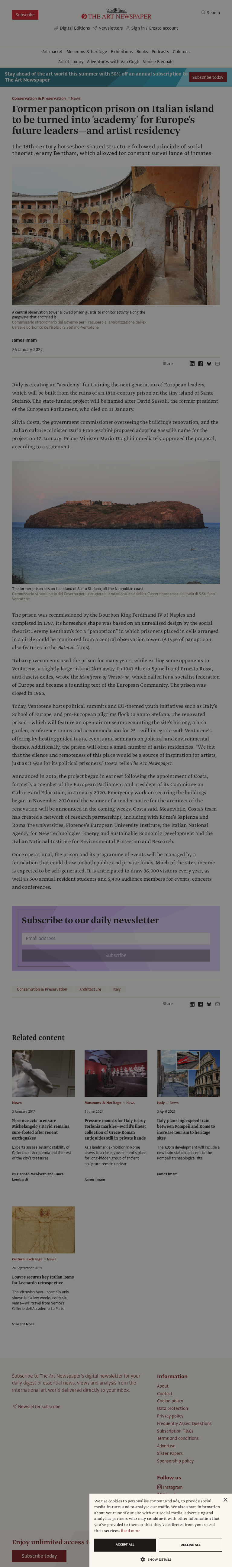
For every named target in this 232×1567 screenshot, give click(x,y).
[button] (158, 1559)
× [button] (225, 1500)
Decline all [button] (191, 1545)
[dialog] (160, 1530)
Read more (130, 1530)
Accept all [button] (125, 1544)
